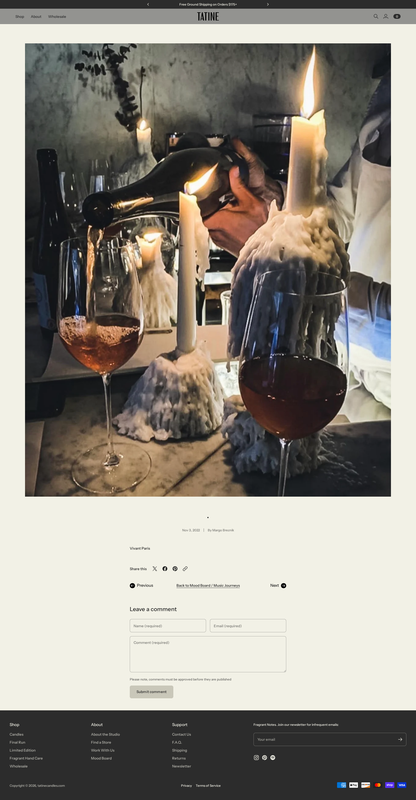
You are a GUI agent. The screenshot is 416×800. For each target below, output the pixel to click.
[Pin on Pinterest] (175, 568)
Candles (16, 734)
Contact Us (181, 734)
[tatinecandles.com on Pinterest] (264, 757)
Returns (179, 758)
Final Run (17, 742)
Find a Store (101, 742)
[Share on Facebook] (165, 568)
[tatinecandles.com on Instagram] (256, 757)
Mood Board (101, 758)
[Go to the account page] (385, 16)
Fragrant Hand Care (26, 758)
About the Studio (105, 734)
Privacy (186, 785)
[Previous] (148, 4)
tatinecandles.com (51, 785)
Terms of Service (208, 785)
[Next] (268, 4)
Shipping (179, 750)
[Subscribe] (400, 739)
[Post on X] (154, 568)
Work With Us (102, 750)
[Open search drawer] (376, 16)
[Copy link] (185, 568)
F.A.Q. (177, 742)
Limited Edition (23, 750)
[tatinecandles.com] (208, 16)
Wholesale (19, 766)
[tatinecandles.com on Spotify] (273, 757)
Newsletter (181, 766)
